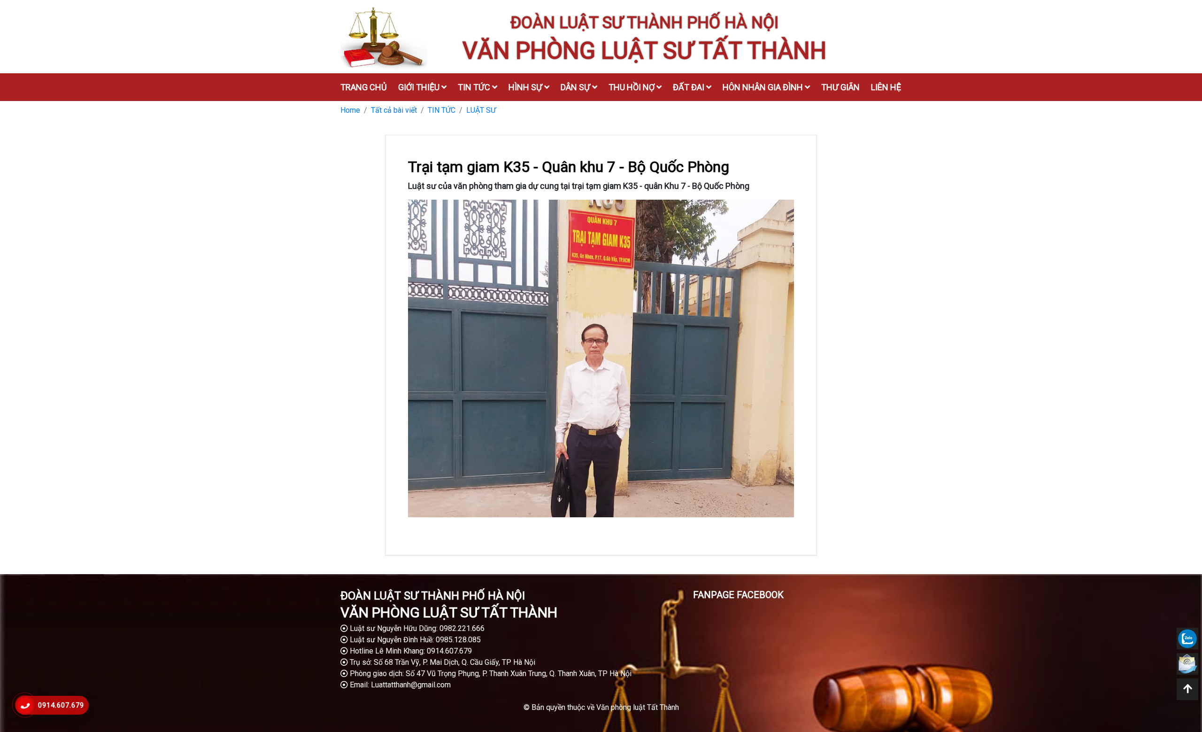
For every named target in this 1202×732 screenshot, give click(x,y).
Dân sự (576, 87)
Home (350, 110)
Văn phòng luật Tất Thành (637, 707)
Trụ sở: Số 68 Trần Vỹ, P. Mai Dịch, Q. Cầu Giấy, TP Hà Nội (441, 662)
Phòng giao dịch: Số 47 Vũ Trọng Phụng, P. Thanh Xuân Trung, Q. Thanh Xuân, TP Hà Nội (490, 673)
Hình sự (526, 87)
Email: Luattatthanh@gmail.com (399, 684)
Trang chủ (363, 87)
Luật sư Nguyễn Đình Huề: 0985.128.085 (414, 639)
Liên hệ (886, 87)
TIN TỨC (441, 110)
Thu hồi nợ (632, 87)
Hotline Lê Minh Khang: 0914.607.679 (410, 650)
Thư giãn (840, 87)
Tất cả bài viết (394, 110)
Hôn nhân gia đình (764, 87)
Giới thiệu (419, 87)
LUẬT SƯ (481, 110)
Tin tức (475, 87)
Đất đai (689, 87)
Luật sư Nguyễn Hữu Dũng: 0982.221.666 (416, 628)
